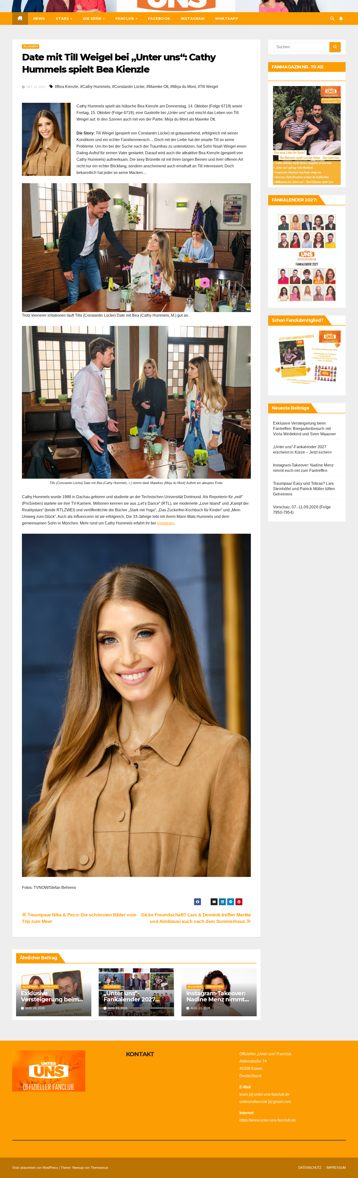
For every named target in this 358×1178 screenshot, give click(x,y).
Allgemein (30, 46)
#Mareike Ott (157, 87)
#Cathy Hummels (95, 87)
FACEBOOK (159, 18)
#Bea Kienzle (66, 87)
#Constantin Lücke (128, 87)
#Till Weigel (208, 87)
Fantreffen (49, 986)
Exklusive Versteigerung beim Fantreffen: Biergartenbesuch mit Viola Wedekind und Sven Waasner (304, 428)
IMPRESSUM (336, 1167)
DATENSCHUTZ (309, 1167)
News (39, 18)
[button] (332, 18)
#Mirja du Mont (183, 87)
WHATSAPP (226, 18)
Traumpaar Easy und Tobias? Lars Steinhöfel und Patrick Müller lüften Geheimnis (304, 489)
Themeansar (99, 1167)
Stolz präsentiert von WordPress (35, 1167)
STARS (63, 18)
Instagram (165, 523)
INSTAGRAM (193, 18)
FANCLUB (125, 18)
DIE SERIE (93, 18)
